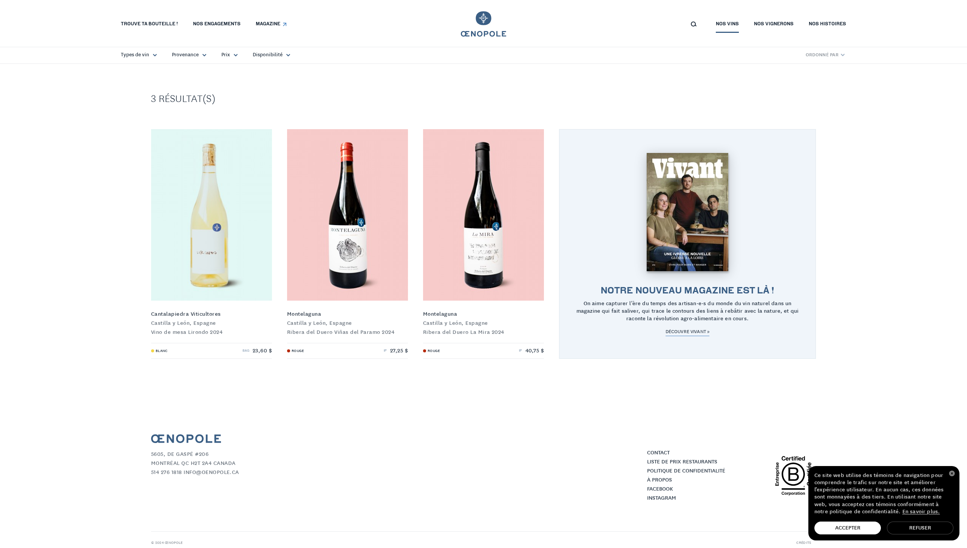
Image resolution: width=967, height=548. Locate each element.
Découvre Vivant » (687, 331)
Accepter (847, 528)
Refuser (920, 528)
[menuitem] (149, 24)
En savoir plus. (921, 512)
